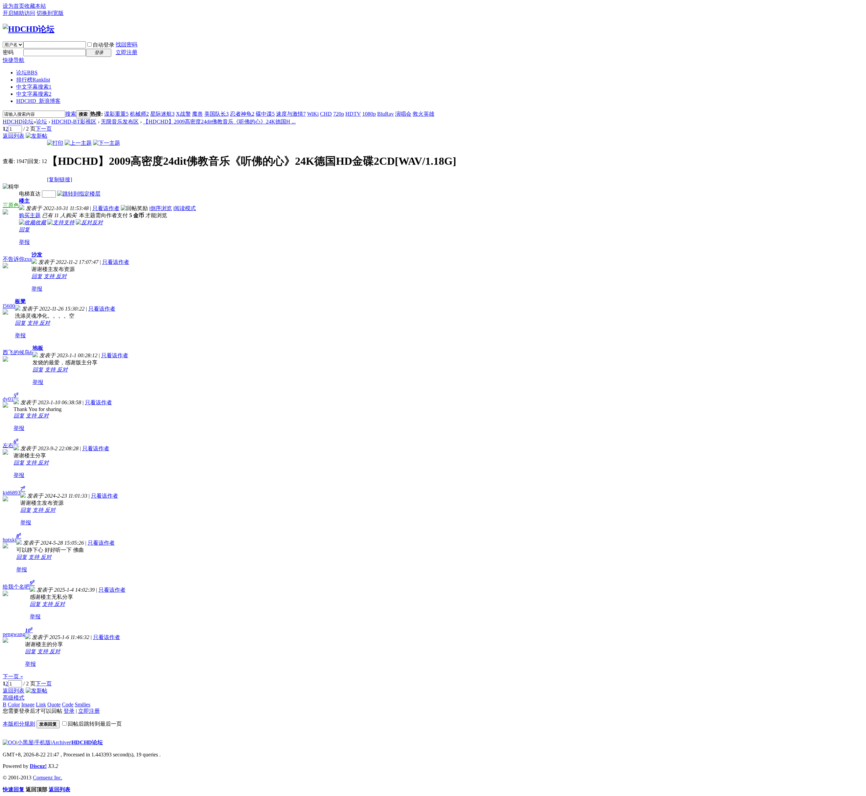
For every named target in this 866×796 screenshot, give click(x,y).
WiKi (313, 114)
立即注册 (126, 52)
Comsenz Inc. (47, 777)
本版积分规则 (19, 724)
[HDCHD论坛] (28, 29)
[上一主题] (78, 143)
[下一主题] (106, 143)
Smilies (82, 704)
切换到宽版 (50, 13)
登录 (69, 711)
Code (67, 704)
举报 (24, 242)
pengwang (14, 634)
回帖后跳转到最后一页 (95, 724)
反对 (61, 276)
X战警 (183, 114)
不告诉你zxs (17, 259)
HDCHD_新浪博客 (38, 101)
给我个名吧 (16, 587)
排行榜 (33, 80)
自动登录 (103, 45)
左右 (8, 445)
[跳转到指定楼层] (78, 194)
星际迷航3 (162, 114)
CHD (326, 114)
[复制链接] (59, 179)
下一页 (44, 129)
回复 (24, 229)
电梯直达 (30, 194)
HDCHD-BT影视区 (73, 121)
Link (41, 704)
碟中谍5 (265, 114)
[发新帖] (36, 136)
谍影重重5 (116, 114)
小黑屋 (25, 742)
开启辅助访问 (19, 13)
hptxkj (9, 540)
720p (338, 114)
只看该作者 (105, 208)
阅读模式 (185, 208)
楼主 (24, 201)
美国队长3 (216, 114)
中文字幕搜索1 (33, 87)
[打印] (55, 143)
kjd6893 (11, 493)
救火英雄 (423, 114)
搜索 (70, 114)
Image (28, 704)
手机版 (43, 742)
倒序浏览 (161, 208)
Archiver (61, 742)
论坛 (27, 72)
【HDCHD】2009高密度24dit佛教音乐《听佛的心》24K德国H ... (219, 121)
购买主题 (30, 215)
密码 (8, 52)
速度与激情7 (291, 114)
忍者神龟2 (242, 114)
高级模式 (13, 698)
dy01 (8, 399)
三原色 (11, 205)
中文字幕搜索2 (33, 94)
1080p (369, 114)
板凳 (20, 301)
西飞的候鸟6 (17, 352)
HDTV (353, 114)
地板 (37, 348)
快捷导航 (13, 60)
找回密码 (126, 44)
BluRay (385, 114)
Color (14, 704)
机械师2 (139, 114)
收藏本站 (35, 6)
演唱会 (403, 114)
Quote (54, 704)
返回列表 (13, 136)
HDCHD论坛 (18, 121)
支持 (50, 276)
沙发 (36, 254)
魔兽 (197, 114)
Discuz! (38, 766)
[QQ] (9, 742)
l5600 (9, 306)
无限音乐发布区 (120, 121)
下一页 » (13, 676)
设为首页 (13, 6)
